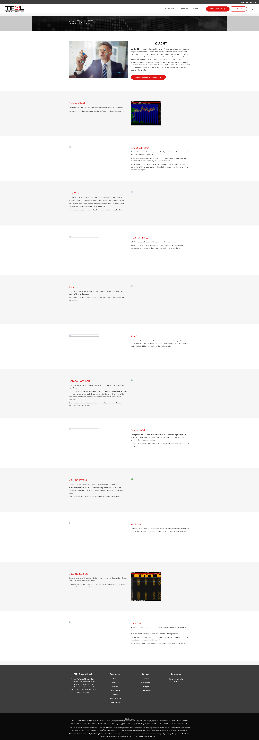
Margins (146, 687)
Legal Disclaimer (115, 698)
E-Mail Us (176, 681)
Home (115, 679)
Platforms (146, 679)
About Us (115, 683)
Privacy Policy (115, 702)
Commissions (146, 683)
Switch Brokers (146, 690)
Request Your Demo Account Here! (148, 77)
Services (115, 687)
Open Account (216, 9)
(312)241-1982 (251, 3)
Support (115, 694)
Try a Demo (238, 9)
